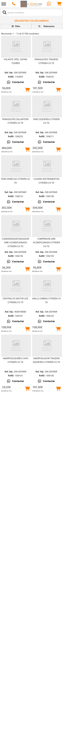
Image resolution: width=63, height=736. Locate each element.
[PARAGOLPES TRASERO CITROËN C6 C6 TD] (47, 46)
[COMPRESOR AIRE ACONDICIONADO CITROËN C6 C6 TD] (47, 226)
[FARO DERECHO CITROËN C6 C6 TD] (16, 166)
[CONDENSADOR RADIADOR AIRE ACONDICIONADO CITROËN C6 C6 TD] (16, 226)
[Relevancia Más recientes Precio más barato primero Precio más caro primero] (47, 26)
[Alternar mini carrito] (59, 4)
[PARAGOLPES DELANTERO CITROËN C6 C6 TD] (16, 106)
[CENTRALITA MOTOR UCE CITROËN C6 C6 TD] (16, 286)
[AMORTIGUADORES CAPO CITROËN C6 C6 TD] (16, 345)
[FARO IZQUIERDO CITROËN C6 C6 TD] (47, 106)
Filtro (17, 26)
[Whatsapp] (49, 4)
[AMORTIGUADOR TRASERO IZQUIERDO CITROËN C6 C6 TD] (47, 345)
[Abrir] (3, 4)
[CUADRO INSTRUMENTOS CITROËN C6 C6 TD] (47, 166)
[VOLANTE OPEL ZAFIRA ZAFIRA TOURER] (16, 46)
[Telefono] (14, 4)
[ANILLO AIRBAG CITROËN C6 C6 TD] (47, 286)
